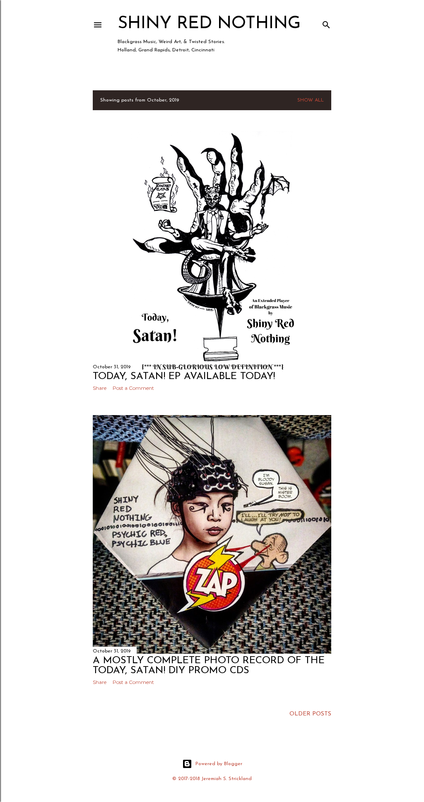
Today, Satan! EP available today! (184, 377)
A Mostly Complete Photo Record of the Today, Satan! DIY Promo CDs (209, 666)
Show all (310, 100)
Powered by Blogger (218, 763)
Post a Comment (133, 388)
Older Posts (310, 714)
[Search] (326, 23)
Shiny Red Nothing (209, 24)
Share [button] (99, 388)
